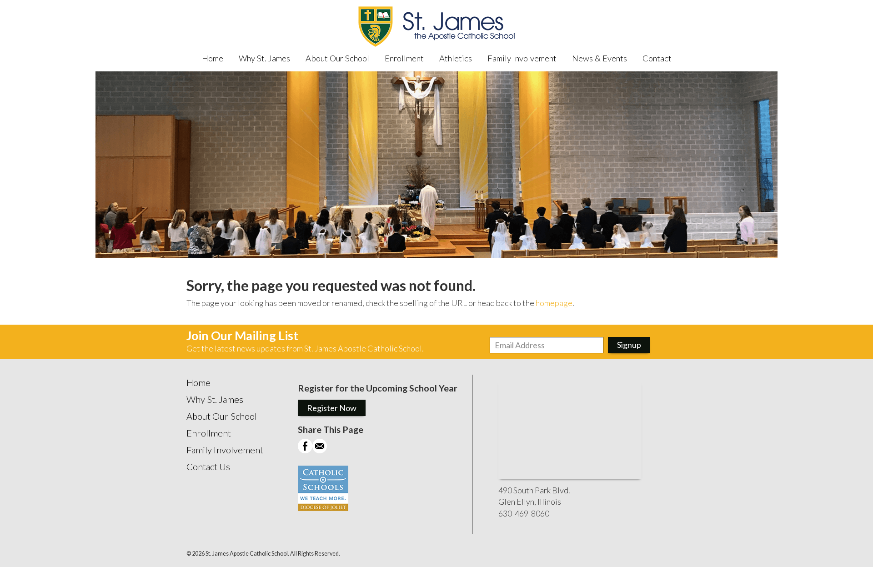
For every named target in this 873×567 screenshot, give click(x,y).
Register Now (331, 408)
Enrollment (404, 58)
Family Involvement (522, 58)
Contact (657, 58)
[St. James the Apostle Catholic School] (436, 27)
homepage (554, 303)
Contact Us (208, 466)
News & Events (599, 58)
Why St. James (264, 58)
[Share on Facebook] (305, 450)
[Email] (319, 450)
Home (212, 58)
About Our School (337, 58)
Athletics (455, 58)
